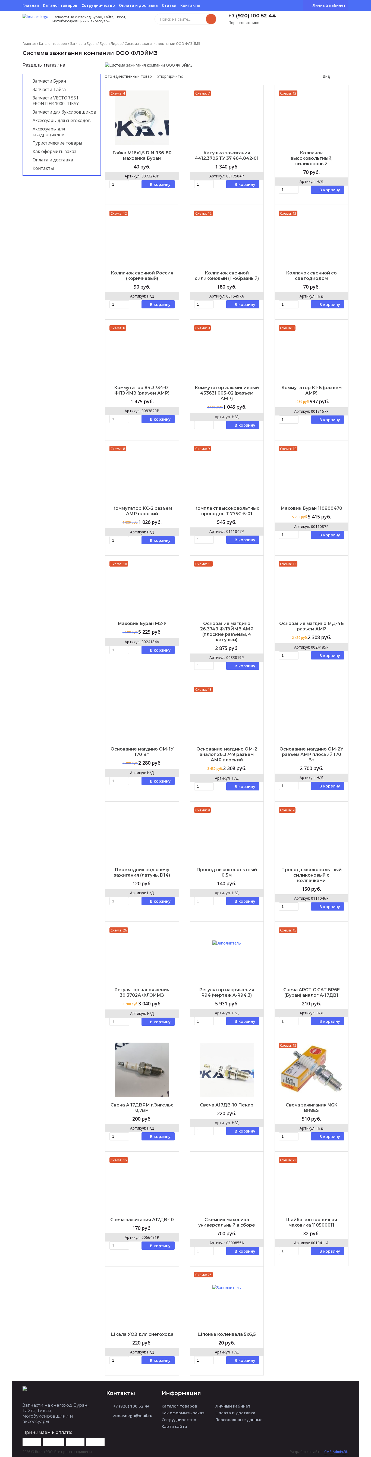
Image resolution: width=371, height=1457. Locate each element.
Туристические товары (57, 143)
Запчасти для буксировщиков (64, 112)
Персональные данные (239, 1419)
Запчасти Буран (83, 43)
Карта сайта (174, 1426)
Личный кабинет (232, 1406)
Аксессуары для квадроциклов (49, 131)
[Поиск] (211, 19)
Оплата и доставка (138, 5)
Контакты (190, 5)
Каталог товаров (60, 5)
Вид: (327, 76)
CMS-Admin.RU (336, 1451)
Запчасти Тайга (49, 89)
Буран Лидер (111, 43)
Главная (31, 5)
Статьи (169, 5)
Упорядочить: (170, 76)
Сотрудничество (98, 5)
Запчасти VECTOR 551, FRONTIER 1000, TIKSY (56, 101)
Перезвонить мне (243, 23)
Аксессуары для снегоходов (62, 120)
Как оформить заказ (54, 151)
